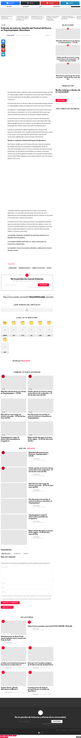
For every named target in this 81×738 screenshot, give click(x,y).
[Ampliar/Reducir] (2, 735)
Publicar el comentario (10, 602)
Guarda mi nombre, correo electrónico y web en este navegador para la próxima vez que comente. (27, 595)
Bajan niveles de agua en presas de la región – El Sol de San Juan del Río (40, 439)
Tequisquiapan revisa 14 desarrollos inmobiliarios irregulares (68, 17)
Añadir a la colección (39, 268)
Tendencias (3, 376)
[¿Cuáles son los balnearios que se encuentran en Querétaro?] (13, 654)
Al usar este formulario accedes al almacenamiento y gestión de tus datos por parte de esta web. (27, 599)
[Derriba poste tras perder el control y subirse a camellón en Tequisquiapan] (53, 11)
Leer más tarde (12, 268)
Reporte (49, 268)
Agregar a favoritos (24, 268)
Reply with (7, 607)
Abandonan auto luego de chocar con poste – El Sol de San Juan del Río (37, 17)
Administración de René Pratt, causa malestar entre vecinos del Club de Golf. (13, 638)
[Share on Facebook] (3, 41)
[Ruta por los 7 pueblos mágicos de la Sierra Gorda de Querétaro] (40, 654)
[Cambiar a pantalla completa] (6, 735)
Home (57, 730)
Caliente (3, 621)
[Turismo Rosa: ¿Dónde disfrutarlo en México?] (13, 679)
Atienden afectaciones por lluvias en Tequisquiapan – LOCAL (6, 17)
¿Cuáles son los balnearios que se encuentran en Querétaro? (13, 664)
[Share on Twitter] (3, 46)
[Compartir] (10, 735)
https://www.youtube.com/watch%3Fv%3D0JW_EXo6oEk (50, 626)
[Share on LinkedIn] (3, 54)
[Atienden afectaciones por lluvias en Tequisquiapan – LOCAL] (7, 11)
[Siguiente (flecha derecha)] (6, 737)
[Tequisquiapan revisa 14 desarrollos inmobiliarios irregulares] (68, 11)
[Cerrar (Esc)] (15, 735)
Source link (11, 264)
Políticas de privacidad (74, 730)
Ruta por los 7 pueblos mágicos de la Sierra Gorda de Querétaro (40, 664)
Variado (3, 389)
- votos (41, 310)
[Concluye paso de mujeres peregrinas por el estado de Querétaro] (40, 679)
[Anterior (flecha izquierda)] (2, 737)
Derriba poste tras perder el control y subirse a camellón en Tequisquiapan (39, 416)
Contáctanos (64, 730)
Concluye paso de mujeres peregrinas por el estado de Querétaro (38, 689)
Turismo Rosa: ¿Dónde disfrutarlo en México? (9, 688)
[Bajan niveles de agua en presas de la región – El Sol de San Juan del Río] (40, 428)
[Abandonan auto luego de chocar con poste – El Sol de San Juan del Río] (38, 11)
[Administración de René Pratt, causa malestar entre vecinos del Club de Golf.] (13, 628)
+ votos (12, 310)
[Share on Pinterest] (3, 50)
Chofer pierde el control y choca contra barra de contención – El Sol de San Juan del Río (40, 393)
